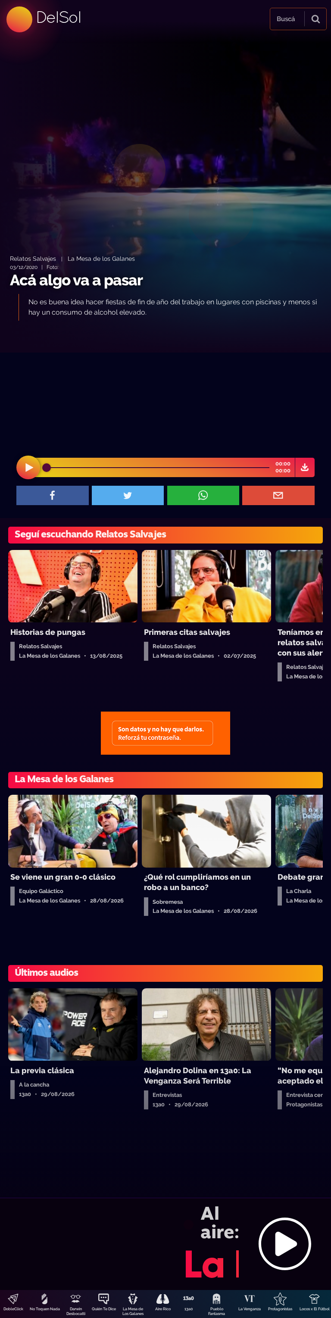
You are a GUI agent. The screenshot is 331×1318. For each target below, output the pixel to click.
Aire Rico (163, 1309)
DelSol (58, 17)
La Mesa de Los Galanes (133, 1311)
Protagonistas (280, 1309)
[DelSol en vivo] (165, 1244)
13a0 (188, 1309)
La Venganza (249, 1309)
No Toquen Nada (45, 1309)
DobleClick (13, 1309)
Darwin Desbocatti (75, 1311)
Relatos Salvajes (33, 258)
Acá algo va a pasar (76, 280)
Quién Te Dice (104, 1309)
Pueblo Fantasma (216, 1311)
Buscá (286, 19)
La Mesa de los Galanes (101, 258)
